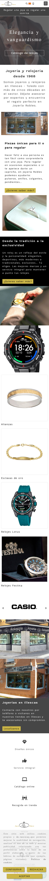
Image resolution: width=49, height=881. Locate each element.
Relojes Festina (11, 585)
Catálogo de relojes (24, 53)
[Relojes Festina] (24, 559)
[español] (29, 3)
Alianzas (7, 424)
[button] (46, 3)
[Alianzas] (24, 398)
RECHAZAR (36, 869)
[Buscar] (26, 3)
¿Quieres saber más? (20, 190)
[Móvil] (33, 3)
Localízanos (11, 728)
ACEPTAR (24, 876)
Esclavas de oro (12, 478)
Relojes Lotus (10, 531)
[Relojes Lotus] (24, 505)
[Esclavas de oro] (24, 451)
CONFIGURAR (14, 869)
